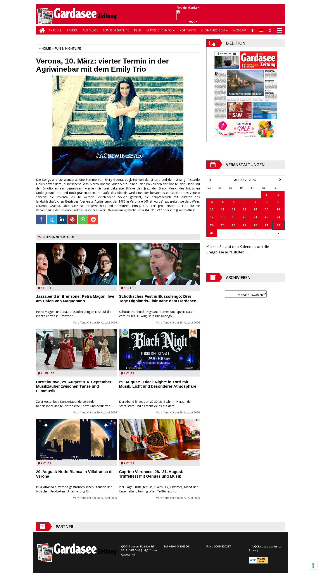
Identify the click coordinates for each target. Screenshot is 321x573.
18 (222, 217)
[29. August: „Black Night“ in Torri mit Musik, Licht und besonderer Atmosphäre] (159, 349)
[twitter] (52, 219)
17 (212, 217)
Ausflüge (90, 30)
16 (278, 209)
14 (255, 209)
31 (212, 233)
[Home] (41, 30)
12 (233, 209)
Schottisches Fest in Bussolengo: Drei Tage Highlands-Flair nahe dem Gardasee (157, 298)
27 (244, 225)
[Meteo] (187, 17)
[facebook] (41, 219)
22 (266, 217)
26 (233, 225)
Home (46, 48)
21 (255, 217)
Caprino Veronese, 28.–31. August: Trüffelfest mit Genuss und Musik (151, 474)
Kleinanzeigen (213, 30)
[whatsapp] (83, 219)
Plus (138, 30)
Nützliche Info (159, 30)
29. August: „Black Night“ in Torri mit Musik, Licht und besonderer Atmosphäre (157, 384)
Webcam (239, 30)
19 (233, 217)
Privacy (254, 550)
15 (266, 209)
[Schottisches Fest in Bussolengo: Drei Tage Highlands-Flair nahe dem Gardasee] (159, 264)
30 (278, 225)
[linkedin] (62, 219)
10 (212, 209)
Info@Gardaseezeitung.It (265, 546)
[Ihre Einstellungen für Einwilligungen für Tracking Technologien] (313, 565)
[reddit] (93, 219)
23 (278, 217)
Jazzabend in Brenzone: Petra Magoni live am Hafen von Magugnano (75, 298)
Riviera (72, 30)
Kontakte (187, 30)
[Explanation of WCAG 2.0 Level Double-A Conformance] (258, 560)
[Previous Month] (210, 180)
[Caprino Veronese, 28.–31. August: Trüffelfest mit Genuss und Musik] (159, 439)
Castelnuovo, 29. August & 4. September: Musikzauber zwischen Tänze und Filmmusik (74, 386)
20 (244, 217)
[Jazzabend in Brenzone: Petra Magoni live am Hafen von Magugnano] (76, 264)
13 (244, 209)
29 (266, 225)
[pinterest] (72, 219)
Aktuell (55, 30)
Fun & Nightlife (116, 30)
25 (222, 225)
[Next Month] (280, 180)
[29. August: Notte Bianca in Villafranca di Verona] (76, 439)
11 (222, 209)
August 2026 (245, 180)
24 (212, 225)
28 (255, 225)
